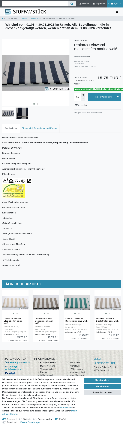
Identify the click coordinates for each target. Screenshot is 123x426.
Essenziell (11, 419)
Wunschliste (82, 105)
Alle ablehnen (102, 386)
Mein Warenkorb (77, 372)
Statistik (27, 419)
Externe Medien (45, 419)
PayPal (62, 419)
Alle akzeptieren (102, 380)
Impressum (65, 407)
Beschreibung (11, 128)
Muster (24, 18)
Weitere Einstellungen (30, 422)
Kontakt (43, 372)
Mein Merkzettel (77, 375)
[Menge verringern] (83, 99)
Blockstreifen (34, 18)
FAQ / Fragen (76, 369)
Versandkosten (47, 369)
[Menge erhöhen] (83, 95)
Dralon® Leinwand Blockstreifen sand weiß (107, 320)
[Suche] (71, 3)
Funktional (12, 422)
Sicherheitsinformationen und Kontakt (39, 128)
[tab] (11, 128)
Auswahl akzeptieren (102, 392)
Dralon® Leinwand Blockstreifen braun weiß (44, 321)
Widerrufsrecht (47, 375)
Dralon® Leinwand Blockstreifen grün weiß (76, 320)
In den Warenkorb (103, 97)
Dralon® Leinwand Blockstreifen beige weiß (13, 321)
